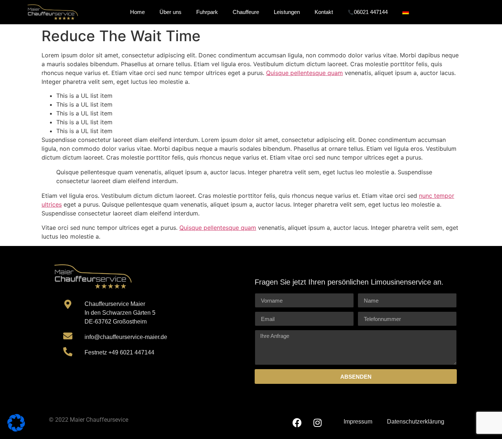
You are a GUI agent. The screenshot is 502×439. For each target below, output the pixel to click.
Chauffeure (246, 12)
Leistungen (287, 12)
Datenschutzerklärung (415, 421)
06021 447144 (371, 12)
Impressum (358, 421)
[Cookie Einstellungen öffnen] (16, 429)
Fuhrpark (207, 12)
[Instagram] (317, 422)
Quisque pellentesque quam (304, 72)
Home (137, 12)
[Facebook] (297, 422)
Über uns (170, 12)
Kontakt (324, 12)
